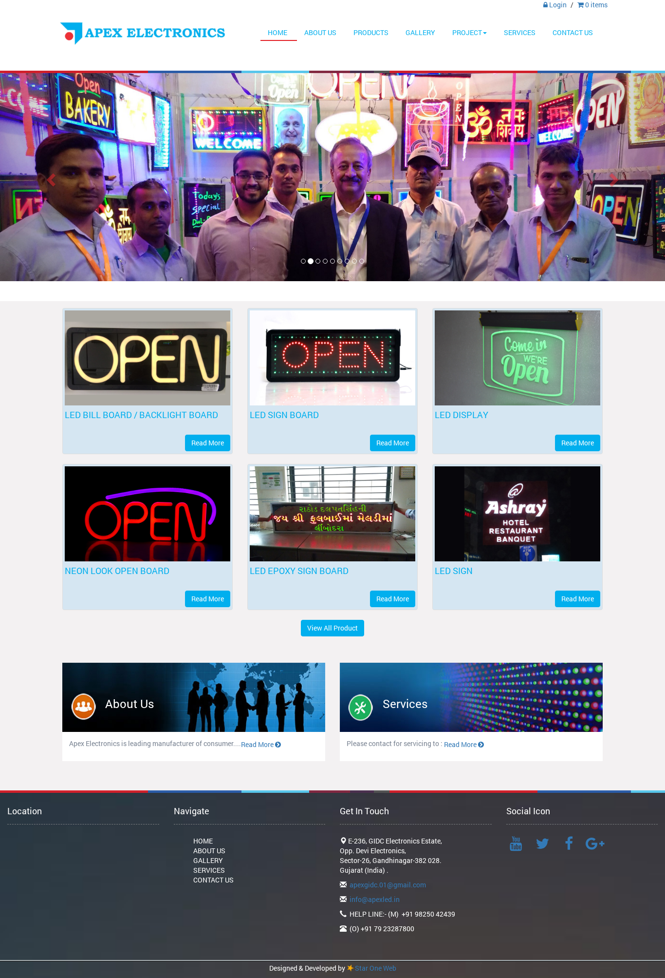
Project (467, 32)
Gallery (420, 32)
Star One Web (375, 968)
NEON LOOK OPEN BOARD (117, 570)
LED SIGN (454, 570)
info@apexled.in (375, 899)
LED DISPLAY (461, 415)
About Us (320, 32)
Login (557, 4)
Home (277, 32)
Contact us (573, 32)
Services (520, 32)
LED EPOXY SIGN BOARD (299, 570)
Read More (207, 442)
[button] (50, 177)
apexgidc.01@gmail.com (388, 884)
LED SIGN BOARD (284, 415)
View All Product (332, 628)
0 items (596, 4)
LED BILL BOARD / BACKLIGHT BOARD (141, 415)
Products (370, 32)
